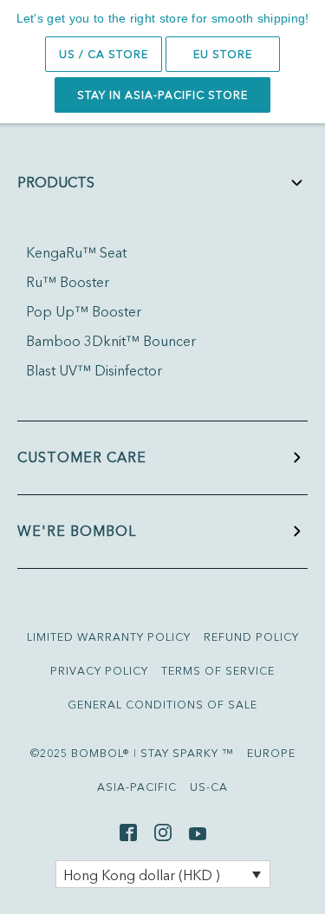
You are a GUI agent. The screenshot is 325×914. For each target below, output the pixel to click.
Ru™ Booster (67, 282)
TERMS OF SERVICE (218, 670)
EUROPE (271, 753)
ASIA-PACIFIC (137, 786)
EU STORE (222, 54)
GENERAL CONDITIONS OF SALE (162, 704)
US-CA (209, 786)
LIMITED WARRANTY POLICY (109, 636)
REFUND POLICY (251, 636)
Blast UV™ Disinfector (94, 370)
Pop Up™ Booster (83, 311)
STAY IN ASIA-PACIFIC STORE (162, 94)
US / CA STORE (103, 54)
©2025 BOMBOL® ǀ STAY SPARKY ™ (132, 753)
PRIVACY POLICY (99, 670)
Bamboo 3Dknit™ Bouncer (111, 340)
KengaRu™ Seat (76, 252)
